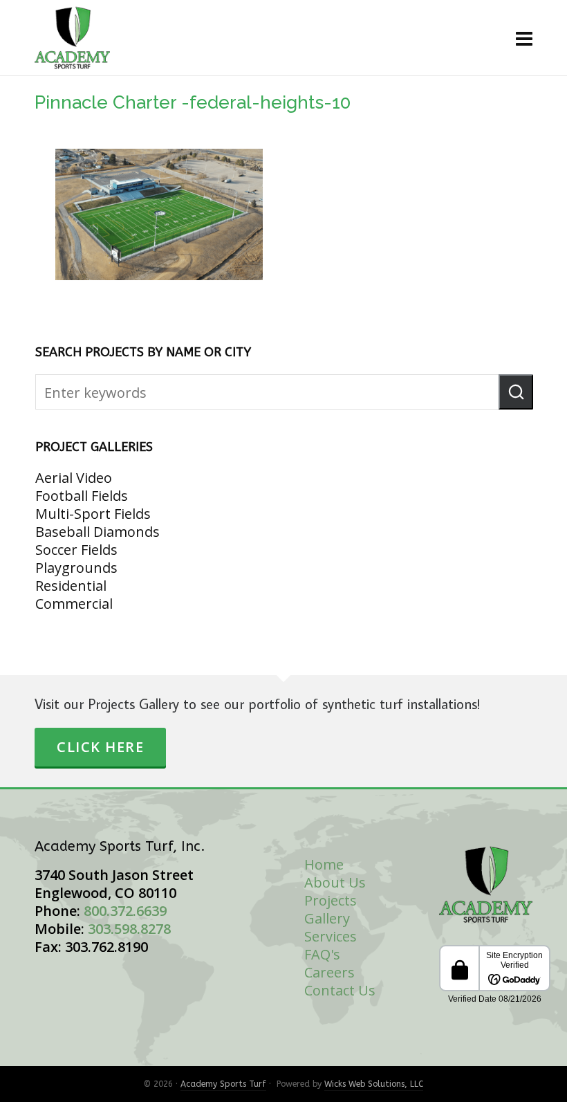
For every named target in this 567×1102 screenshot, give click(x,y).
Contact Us (339, 990)
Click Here (100, 746)
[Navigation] (524, 38)
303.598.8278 (129, 928)
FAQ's (322, 954)
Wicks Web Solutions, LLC (373, 1084)
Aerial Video (73, 477)
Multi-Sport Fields (93, 513)
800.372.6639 (125, 910)
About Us (335, 882)
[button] (516, 392)
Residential (70, 585)
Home (324, 864)
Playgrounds (76, 567)
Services (330, 936)
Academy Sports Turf (223, 1084)
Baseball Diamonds (97, 531)
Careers (329, 972)
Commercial (74, 603)
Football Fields (81, 495)
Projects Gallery (330, 909)
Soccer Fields (76, 549)
